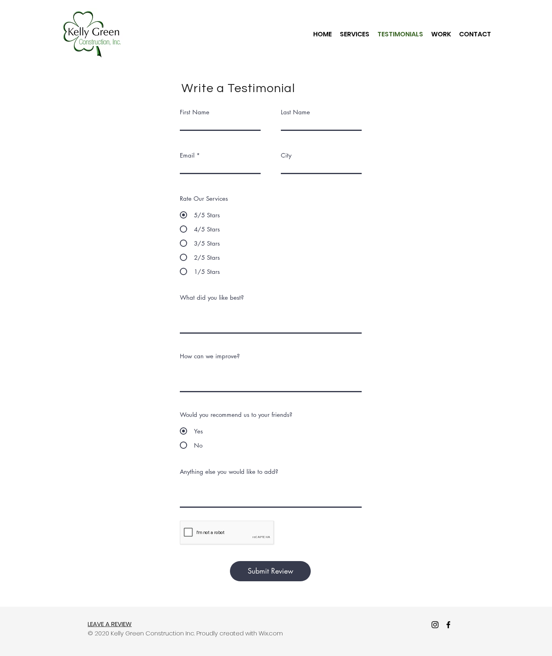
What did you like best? (212, 297)
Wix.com (271, 633)
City (286, 155)
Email (187, 155)
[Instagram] (435, 624)
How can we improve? (210, 356)
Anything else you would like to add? (229, 472)
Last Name (295, 112)
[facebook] (448, 624)
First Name (194, 112)
